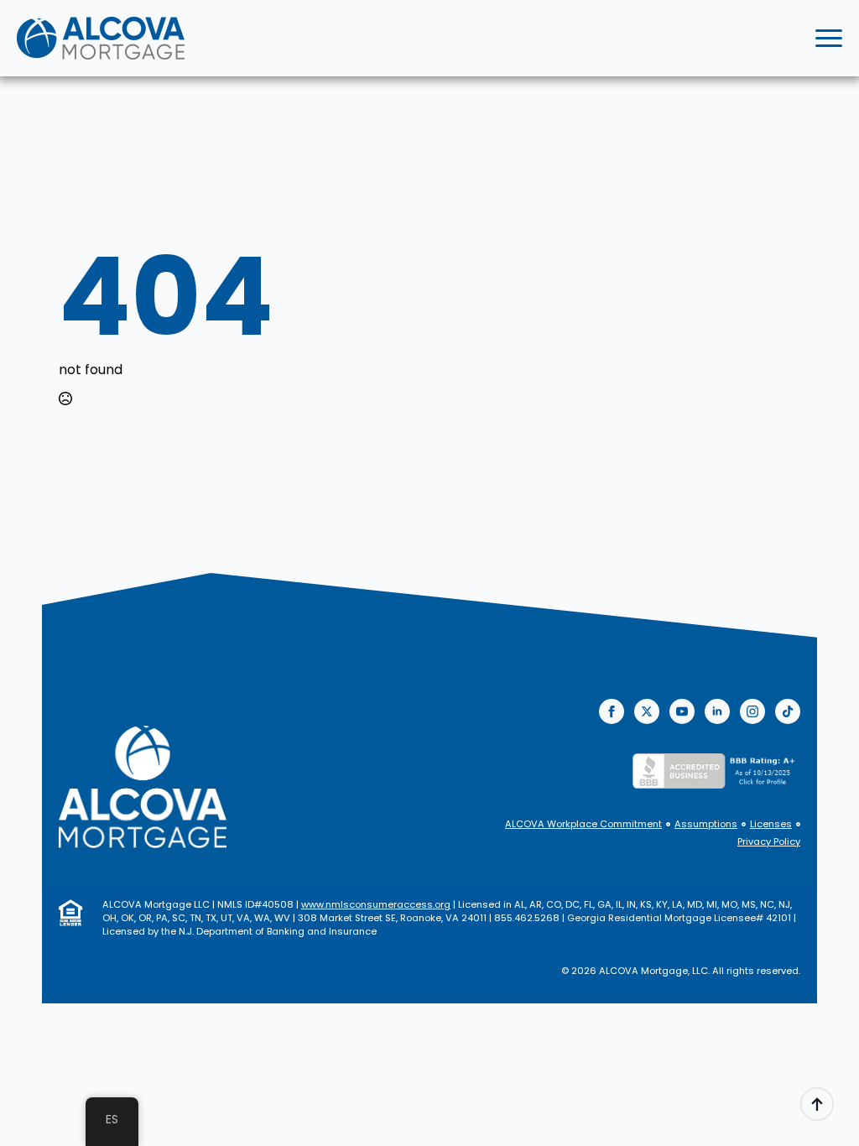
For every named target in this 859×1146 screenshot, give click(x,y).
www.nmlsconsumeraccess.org (375, 904)
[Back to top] (817, 1104)
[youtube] (682, 711)
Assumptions (705, 824)
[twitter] (646, 711)
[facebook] (611, 711)
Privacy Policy (768, 842)
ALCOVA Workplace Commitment (583, 824)
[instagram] (752, 711)
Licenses (771, 824)
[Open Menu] (828, 38)
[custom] (787, 711)
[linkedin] (717, 711)
